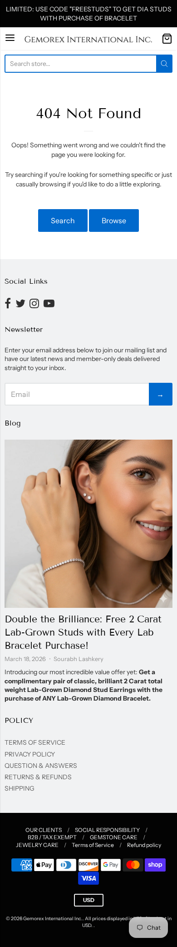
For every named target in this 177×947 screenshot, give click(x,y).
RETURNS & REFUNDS (38, 777)
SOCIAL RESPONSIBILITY (107, 830)
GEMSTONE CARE (114, 837)
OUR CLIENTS (43, 830)
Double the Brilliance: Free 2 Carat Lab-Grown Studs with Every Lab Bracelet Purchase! (83, 632)
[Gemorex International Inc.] (88, 38)
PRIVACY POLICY (30, 754)
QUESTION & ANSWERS (41, 766)
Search (63, 220)
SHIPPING (19, 788)
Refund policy (144, 845)
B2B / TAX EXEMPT (52, 837)
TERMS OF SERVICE (35, 742)
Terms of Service (93, 845)
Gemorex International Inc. (53, 919)
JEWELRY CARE (37, 845)
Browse (114, 220)
